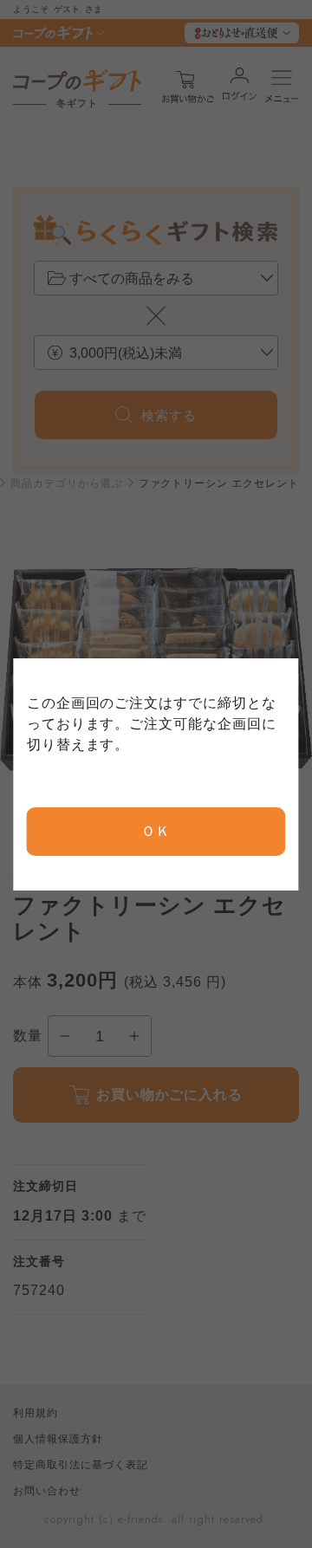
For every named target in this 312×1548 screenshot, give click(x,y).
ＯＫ (156, 831)
